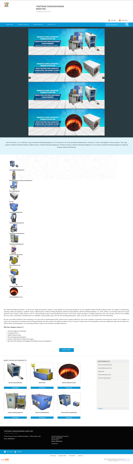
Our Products (38, 24)
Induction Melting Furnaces (69, 382)
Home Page (9, 24)
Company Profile (23, 24)
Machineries (101, 371)
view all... (100, 408)
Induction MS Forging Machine (69, 412)
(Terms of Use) (127, 459)
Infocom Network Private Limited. (124, 460)
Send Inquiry (15, 387)
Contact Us (51, 24)
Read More (66, 350)
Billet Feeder (42, 382)
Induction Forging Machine (104, 378)
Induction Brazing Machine (15, 382)
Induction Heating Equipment (15, 412)
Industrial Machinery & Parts (105, 368)
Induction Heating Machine (42, 412)
